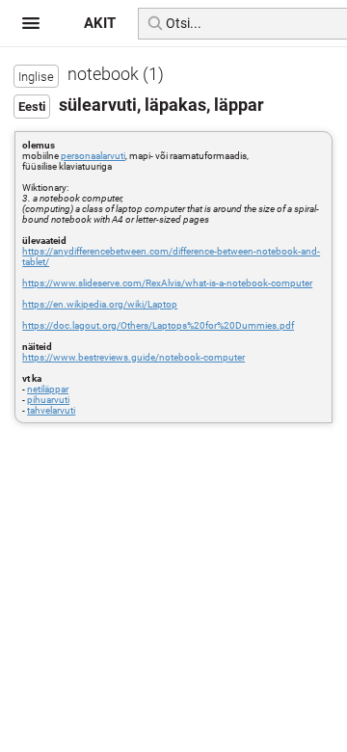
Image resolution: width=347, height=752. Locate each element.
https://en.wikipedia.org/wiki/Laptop (99, 304)
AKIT (100, 23)
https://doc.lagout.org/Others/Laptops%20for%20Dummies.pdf (158, 325)
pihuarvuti (48, 399)
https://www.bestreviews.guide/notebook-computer (133, 357)
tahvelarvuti (51, 410)
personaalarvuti (93, 155)
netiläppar (47, 389)
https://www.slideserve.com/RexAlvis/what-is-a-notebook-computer (167, 283)
